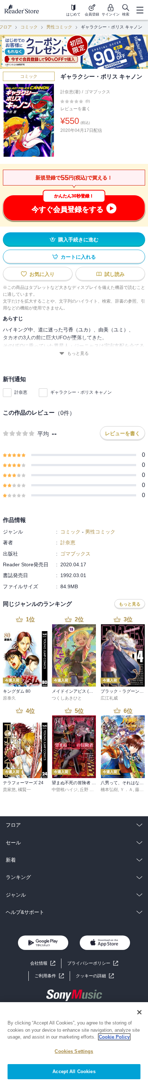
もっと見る (78, 353)
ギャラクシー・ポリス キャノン (81, 392)
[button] (95, 976)
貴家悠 (9, 789)
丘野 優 (87, 789)
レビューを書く (75, 109)
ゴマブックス (97, 91)
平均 (43, 434)
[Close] (139, 1012)
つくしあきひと (67, 698)
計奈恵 (20, 392)
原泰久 (9, 698)
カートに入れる (78, 257)
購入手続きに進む (78, 239)
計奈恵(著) (70, 91)
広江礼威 (109, 698)
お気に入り (42, 274)
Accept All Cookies (73, 1071)
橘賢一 (24, 789)
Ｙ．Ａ (126, 789)
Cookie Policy (114, 1037)
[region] (74, 1043)
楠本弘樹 (109, 789)
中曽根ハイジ (65, 789)
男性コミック (59, 27)
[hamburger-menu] (139, 10)
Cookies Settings (74, 1051)
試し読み (115, 274)
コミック (29, 27)
